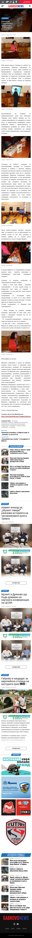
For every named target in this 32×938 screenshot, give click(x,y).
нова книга (5, 425)
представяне (21, 425)
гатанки (14, 421)
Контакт (25, 928)
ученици (12, 427)
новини (13, 425)
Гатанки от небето (7, 422)
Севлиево (5, 427)
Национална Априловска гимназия (13, 424)
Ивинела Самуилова (21, 422)
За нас (12, 928)
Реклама (18, 928)
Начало (7, 928)
